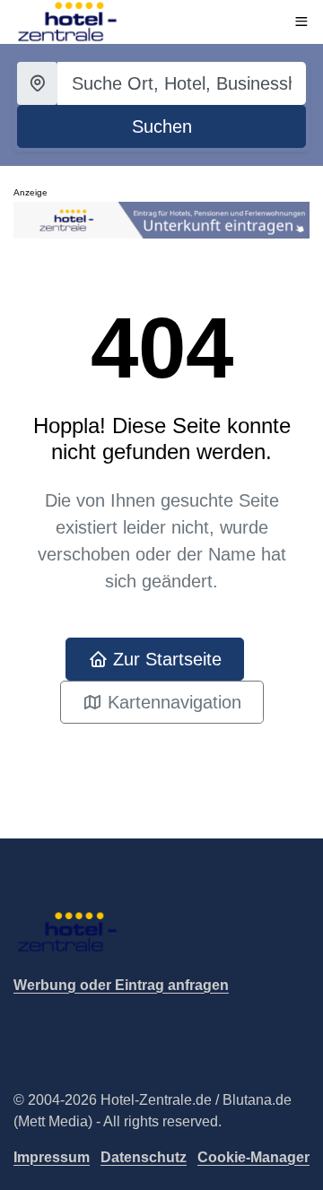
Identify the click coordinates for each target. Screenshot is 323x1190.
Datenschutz (143, 1157)
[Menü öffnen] (301, 21)
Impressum (51, 1157)
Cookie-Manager (253, 1157)
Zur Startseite (165, 659)
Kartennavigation (171, 702)
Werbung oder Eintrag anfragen (121, 985)
